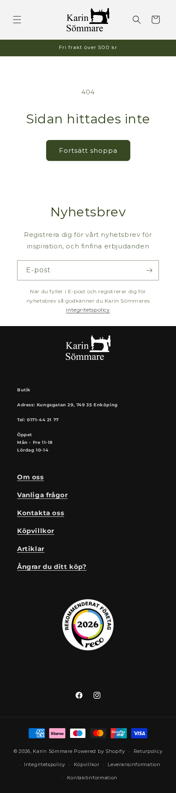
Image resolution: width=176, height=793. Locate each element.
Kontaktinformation (92, 778)
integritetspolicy (88, 309)
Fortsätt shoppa (88, 150)
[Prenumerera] (149, 270)
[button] (17, 19)
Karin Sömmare (52, 751)
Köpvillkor (87, 764)
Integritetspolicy (44, 764)
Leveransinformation (134, 764)
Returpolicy (148, 751)
